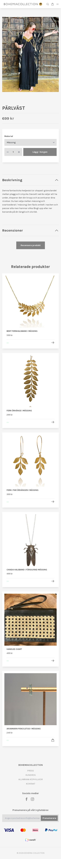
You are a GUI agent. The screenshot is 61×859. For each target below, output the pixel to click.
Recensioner (12, 230)
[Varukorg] (52, 4)
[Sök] (47, 4)
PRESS (30, 770)
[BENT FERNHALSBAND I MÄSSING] (52, 342)
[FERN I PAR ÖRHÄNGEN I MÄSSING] (52, 501)
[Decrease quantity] (8, 152)
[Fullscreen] (30, 54)
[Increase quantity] (19, 152)
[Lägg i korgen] (52, 740)
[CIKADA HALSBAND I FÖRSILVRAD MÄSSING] (52, 581)
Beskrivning (12, 180)
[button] (54, 55)
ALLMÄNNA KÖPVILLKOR (30, 779)
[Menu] (57, 4)
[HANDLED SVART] (52, 660)
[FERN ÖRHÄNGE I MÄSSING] (52, 422)
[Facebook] (26, 799)
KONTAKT (30, 783)
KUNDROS (30, 775)
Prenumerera (49, 818)
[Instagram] (32, 799)
